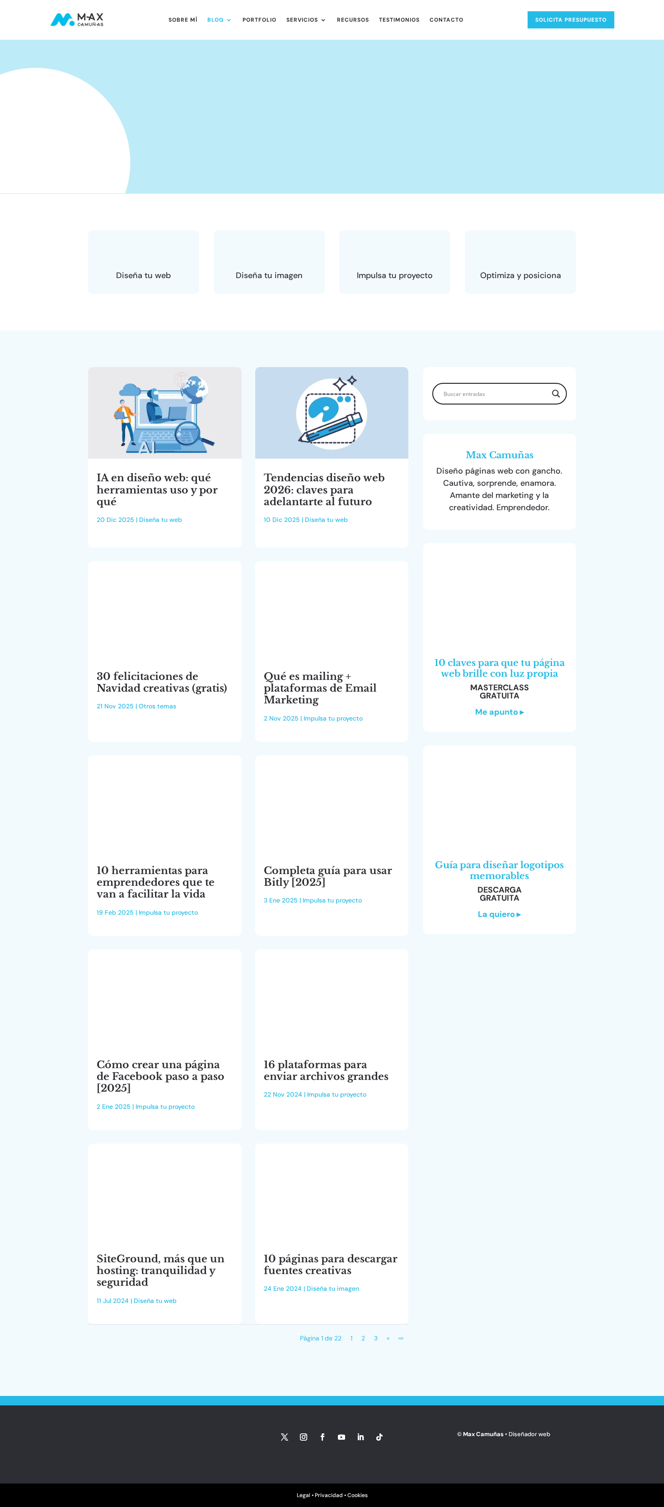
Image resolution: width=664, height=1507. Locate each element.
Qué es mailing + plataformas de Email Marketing (320, 688)
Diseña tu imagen (269, 275)
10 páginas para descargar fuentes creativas (330, 1265)
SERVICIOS (302, 20)
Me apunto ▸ (499, 712)
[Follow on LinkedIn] (360, 1437)
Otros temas (157, 706)
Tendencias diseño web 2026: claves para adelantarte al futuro (324, 490)
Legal (303, 1495)
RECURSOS (353, 20)
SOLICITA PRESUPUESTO (571, 19)
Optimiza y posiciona (520, 275)
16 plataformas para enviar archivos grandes (326, 1071)
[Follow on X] (284, 1437)
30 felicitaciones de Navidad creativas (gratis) (162, 682)
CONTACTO (446, 20)
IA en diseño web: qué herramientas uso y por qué (157, 490)
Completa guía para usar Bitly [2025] (328, 876)
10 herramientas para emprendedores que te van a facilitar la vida (156, 883)
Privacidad (329, 1495)
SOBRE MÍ (182, 20)
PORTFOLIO (259, 20)
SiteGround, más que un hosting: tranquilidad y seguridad (160, 1271)
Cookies (357, 1495)
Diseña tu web (143, 275)
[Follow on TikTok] (379, 1437)
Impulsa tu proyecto (395, 275)
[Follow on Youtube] (341, 1437)
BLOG (215, 20)
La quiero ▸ (499, 914)
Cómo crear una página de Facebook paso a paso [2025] (160, 1077)
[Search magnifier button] (556, 393)
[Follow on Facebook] (322, 1437)
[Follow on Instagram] (303, 1437)
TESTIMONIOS (399, 20)
